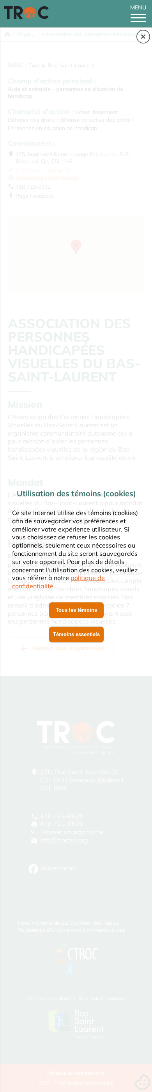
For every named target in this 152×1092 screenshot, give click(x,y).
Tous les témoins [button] (76, 610)
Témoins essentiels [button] (76, 634)
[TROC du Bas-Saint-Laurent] (28, 17)
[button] (143, 37)
